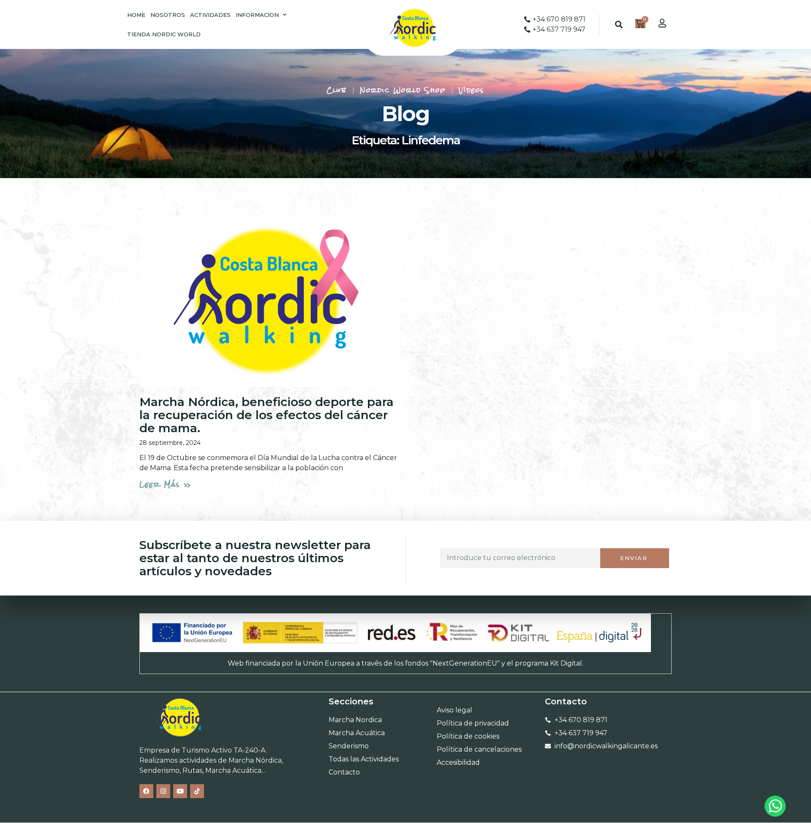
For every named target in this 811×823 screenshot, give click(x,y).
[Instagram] (163, 791)
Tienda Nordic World (164, 34)
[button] (619, 25)
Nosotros (167, 14)
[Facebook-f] (146, 791)
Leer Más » (165, 484)
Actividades (210, 14)
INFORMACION (257, 14)
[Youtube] (180, 791)
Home (136, 14)
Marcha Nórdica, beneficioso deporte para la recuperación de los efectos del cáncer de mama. (266, 415)
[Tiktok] (197, 791)
